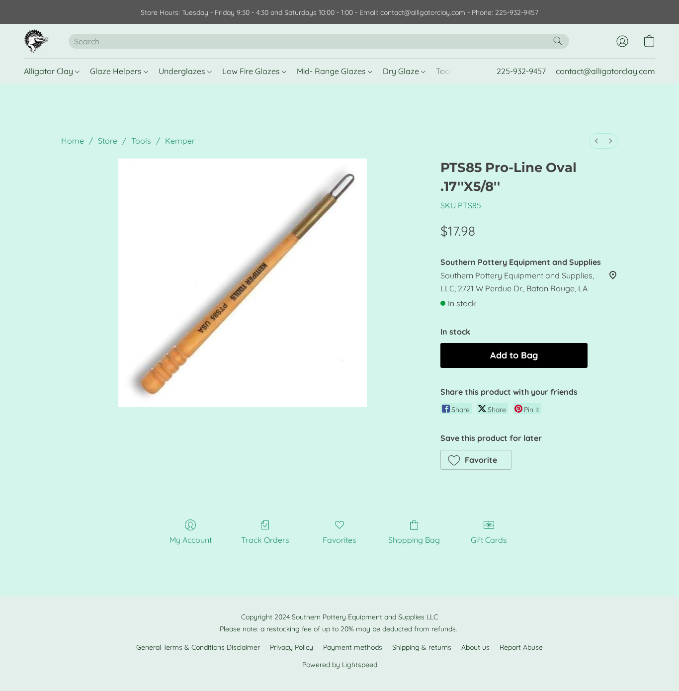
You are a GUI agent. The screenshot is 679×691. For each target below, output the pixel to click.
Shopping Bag (414, 540)
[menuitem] (596, 141)
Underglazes (183, 71)
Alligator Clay (49, 71)
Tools (447, 71)
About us (475, 647)
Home (72, 141)
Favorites (339, 540)
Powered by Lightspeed (339, 664)
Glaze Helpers (117, 71)
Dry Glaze (402, 71)
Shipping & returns (421, 647)
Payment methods (352, 647)
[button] (36, 41)
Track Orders (265, 540)
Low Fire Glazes (252, 71)
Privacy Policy (291, 647)
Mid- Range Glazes (332, 71)
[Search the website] (557, 41)
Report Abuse (521, 647)
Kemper (180, 141)
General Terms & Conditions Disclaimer (198, 647)
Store (107, 141)
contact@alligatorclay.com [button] (605, 71)
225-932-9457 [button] (521, 71)
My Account (191, 540)
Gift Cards (489, 540)
